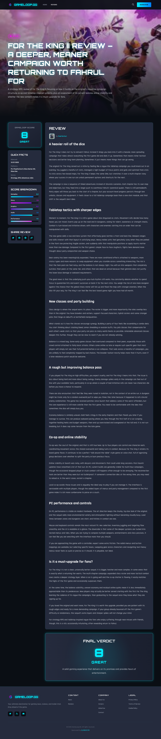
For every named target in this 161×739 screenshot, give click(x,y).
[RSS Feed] (16, 714)
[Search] (133, 4)
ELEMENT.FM (85, 730)
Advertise (101, 708)
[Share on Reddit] (25, 238)
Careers (101, 704)
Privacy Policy (133, 700)
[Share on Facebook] (19, 238)
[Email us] (23, 714)
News (45, 5)
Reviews (54, 5)
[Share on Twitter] (13, 238)
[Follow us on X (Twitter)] (10, 714)
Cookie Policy (133, 708)
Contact (101, 712)
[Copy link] (31, 238)
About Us (101, 700)
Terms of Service (134, 704)
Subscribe (144, 5)
